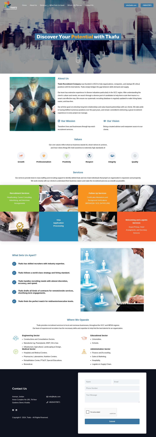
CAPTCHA (89, 406)
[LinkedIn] (16, 410)
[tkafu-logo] (10, 5)
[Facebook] (13, 410)
